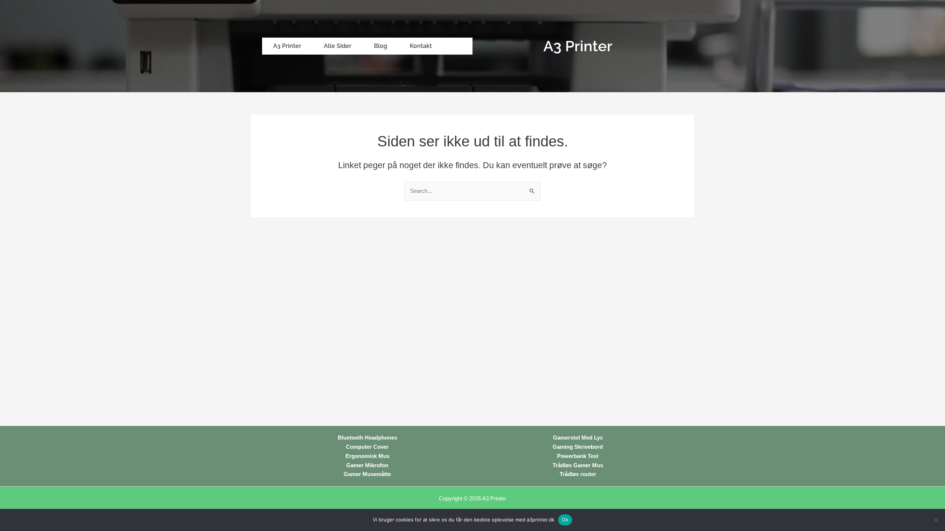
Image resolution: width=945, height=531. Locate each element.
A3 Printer (287, 45)
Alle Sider (337, 45)
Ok (565, 520)
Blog (380, 45)
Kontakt (421, 45)
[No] (935, 520)
